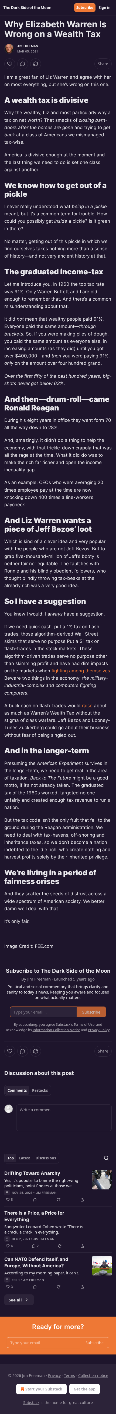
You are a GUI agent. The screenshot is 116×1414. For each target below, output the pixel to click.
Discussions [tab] (46, 1158)
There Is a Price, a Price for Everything (34, 1216)
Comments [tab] (17, 1090)
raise (87, 705)
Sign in (105, 7)
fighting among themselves (81, 670)
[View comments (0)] (22, 63)
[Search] (106, 1158)
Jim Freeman (27, 46)
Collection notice (93, 1375)
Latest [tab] (24, 1158)
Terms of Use (84, 1024)
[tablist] (27, 1090)
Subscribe (84, 7)
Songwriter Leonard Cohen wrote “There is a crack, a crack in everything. (43, 1229)
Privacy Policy (99, 1029)
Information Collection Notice (56, 1029)
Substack (31, 1402)
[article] (58, 1186)
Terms (69, 1375)
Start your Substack (43, 1389)
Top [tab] (11, 1158)
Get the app (84, 1389)
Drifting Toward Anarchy (32, 1173)
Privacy (54, 1375)
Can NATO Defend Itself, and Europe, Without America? (36, 1262)
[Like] (9, 63)
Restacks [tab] (40, 1090)
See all (15, 1300)
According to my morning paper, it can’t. (41, 1272)
